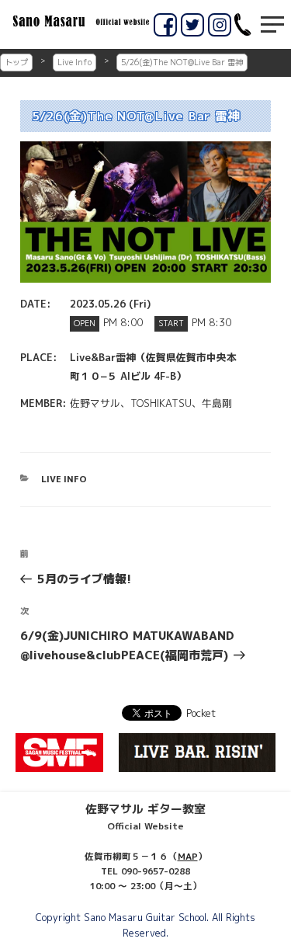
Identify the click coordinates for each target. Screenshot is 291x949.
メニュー (272, 24)
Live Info (74, 62)
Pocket (201, 713)
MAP (188, 856)
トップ (16, 62)
